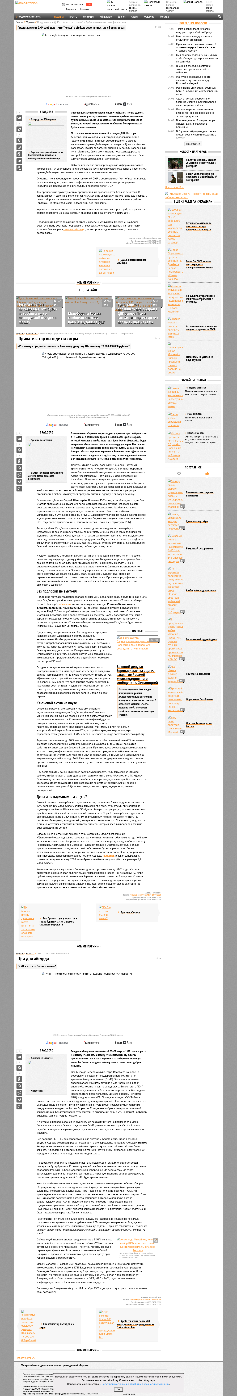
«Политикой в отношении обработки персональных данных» (134, 1383)
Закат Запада (210, 10)
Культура (149, 17)
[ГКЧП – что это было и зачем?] (107, 913)
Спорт (134, 17)
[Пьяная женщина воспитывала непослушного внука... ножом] (175, 397)
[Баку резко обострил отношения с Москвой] (175, 725)
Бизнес (121, 17)
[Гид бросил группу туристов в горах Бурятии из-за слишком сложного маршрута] (29, 922)
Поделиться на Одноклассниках (19, 140)
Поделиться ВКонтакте (19, 118)
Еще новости (193, 143)
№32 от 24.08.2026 (74, 4)
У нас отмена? (37, 1090)
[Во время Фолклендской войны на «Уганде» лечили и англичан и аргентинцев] (107, 261)
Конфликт (88, 17)
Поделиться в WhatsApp (19, 147)
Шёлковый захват (172, 10)
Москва (164, 17)
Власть (73, 17)
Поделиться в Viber (19, 154)
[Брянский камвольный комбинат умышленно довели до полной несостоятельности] (175, 699)
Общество (106, 17)
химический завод (74, 229)
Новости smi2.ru (25, 1357)
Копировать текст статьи (19, 168)
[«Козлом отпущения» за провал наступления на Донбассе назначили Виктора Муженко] (175, 298)
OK (118, 1389)
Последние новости (193, 23)
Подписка (71, 9)
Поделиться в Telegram (19, 161)
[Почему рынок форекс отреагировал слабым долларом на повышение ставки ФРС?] (175, 494)
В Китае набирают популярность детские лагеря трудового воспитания (46, 475)
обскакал (65, 604)
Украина (59, 17)
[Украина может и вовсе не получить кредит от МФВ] (175, 328)
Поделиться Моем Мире (19, 129)
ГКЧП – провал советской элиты (135, 13)
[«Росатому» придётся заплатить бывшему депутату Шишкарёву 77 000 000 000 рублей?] (29, 1326)
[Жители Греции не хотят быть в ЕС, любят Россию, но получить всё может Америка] (175, 446)
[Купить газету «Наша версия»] (64, 5)
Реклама (84, 9)
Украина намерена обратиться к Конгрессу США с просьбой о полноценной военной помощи (46, 155)
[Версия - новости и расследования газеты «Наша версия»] (38, 8)
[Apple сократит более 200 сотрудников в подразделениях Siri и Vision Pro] (107, 1324)
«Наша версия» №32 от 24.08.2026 (145, 895)
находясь (109, 855)
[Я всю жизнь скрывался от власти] (175, 420)
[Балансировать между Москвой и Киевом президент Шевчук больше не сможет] (175, 358)
